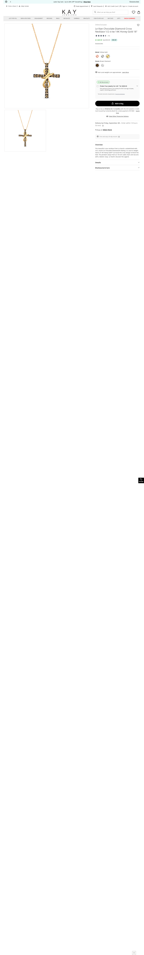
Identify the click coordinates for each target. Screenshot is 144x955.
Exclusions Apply (99, 43)
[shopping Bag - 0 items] (139, 12)
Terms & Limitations (120, 94)
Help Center (25, 6)
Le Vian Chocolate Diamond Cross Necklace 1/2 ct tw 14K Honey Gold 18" (116, 30)
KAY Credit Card (113, 6)
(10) (108, 36)
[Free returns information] (118, 137)
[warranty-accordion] (137, 86)
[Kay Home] (69, 12)
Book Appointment (82, 6)
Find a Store (12, 6)
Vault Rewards (98, 6)
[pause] (6, 2)
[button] (10, 2)
